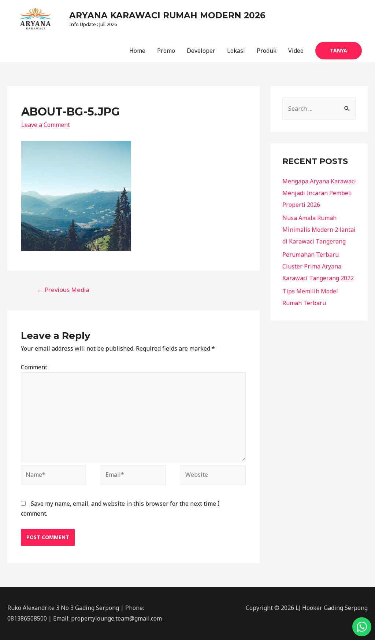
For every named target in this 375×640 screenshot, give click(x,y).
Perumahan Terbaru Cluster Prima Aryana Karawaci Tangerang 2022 (318, 266)
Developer (201, 51)
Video (296, 51)
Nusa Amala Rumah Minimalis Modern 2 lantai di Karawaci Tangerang (319, 229)
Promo (166, 51)
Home (137, 51)
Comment (34, 367)
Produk (266, 51)
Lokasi (236, 51)
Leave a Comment (45, 125)
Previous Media (63, 289)
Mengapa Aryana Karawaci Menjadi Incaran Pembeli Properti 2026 (319, 193)
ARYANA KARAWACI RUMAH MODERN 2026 (167, 15)
